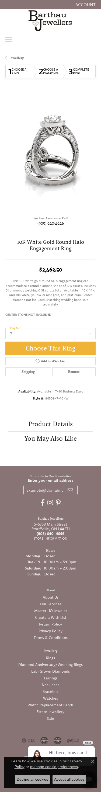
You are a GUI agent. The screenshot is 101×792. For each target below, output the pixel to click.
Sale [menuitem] (50, 718)
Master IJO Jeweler (50, 610)
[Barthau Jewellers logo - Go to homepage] (50, 20)
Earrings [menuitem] (50, 678)
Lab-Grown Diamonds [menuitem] (50, 671)
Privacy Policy (50, 630)
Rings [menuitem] (50, 657)
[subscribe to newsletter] (70, 490)
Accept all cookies (69, 779)
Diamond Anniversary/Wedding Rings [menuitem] (50, 664)
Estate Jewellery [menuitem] (50, 711)
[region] (50, 151)
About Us (50, 597)
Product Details (50, 424)
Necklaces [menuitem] (50, 684)
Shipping (28, 372)
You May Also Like (51, 438)
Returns (73, 372)
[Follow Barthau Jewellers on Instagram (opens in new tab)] (50, 502)
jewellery (16, 58)
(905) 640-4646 (50, 223)
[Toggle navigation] (8, 39)
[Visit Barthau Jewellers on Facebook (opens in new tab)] (43, 502)
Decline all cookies (32, 779)
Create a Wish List (50, 617)
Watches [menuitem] (50, 698)
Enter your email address (51, 480)
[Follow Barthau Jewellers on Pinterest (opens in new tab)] (58, 502)
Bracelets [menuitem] (50, 691)
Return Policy (50, 624)
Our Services (50, 604)
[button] (85, 4)
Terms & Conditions (51, 637)
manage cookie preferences (54, 767)
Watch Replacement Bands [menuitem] (50, 705)
